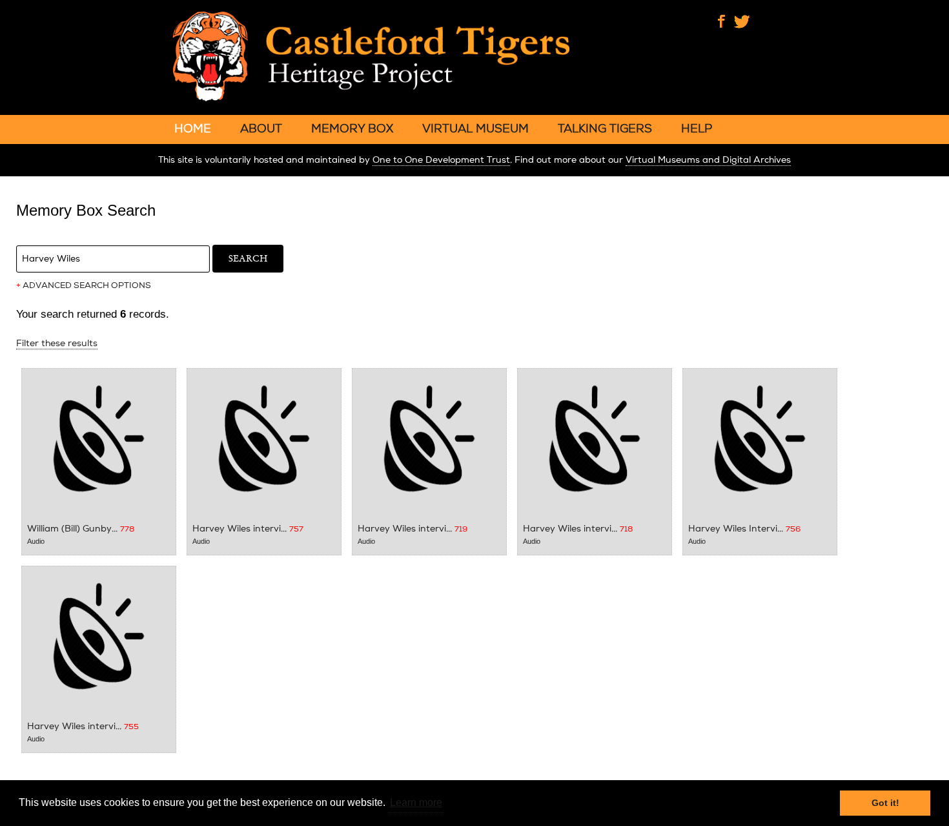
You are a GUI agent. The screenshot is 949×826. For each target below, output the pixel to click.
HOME (192, 128)
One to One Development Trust (441, 159)
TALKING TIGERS (605, 128)
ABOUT (261, 128)
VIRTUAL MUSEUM (475, 128)
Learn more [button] (416, 802)
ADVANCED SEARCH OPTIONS (83, 285)
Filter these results (56, 343)
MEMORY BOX (352, 128)
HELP (696, 128)
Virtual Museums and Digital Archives (708, 159)
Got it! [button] (885, 803)
